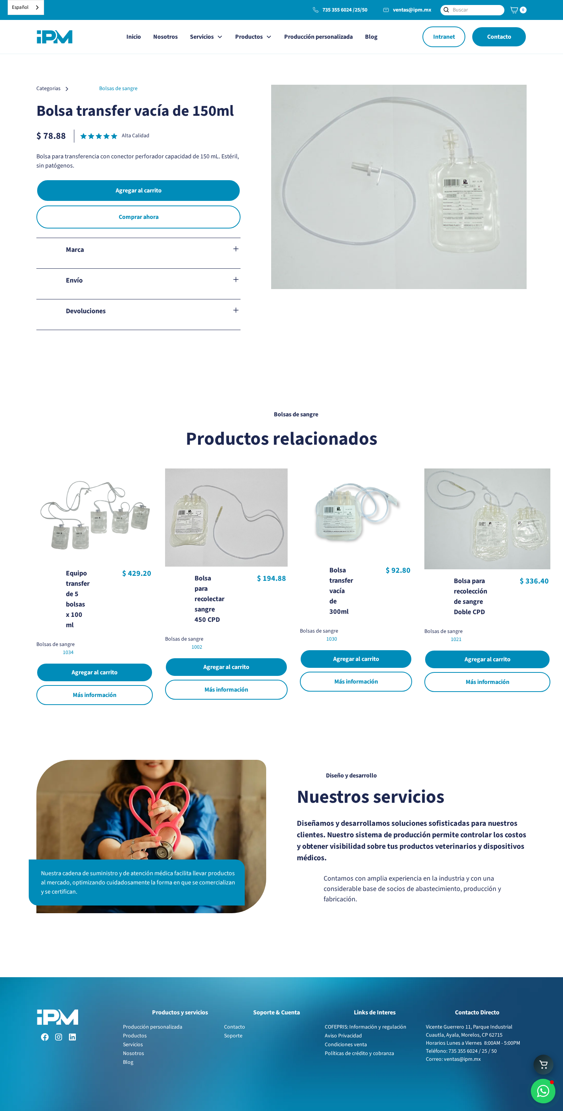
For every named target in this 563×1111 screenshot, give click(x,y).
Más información (94, 695)
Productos (135, 1036)
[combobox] (26, 7)
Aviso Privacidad (343, 1036)
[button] (517, 10)
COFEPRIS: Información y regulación (365, 1027)
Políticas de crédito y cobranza (359, 1053)
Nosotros (165, 37)
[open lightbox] (399, 187)
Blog (371, 37)
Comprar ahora (139, 217)
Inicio (133, 37)
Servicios (133, 1045)
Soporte (233, 1036)
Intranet (444, 37)
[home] (54, 36)
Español (20, 7)
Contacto (499, 37)
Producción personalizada (318, 37)
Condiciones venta (346, 1045)
